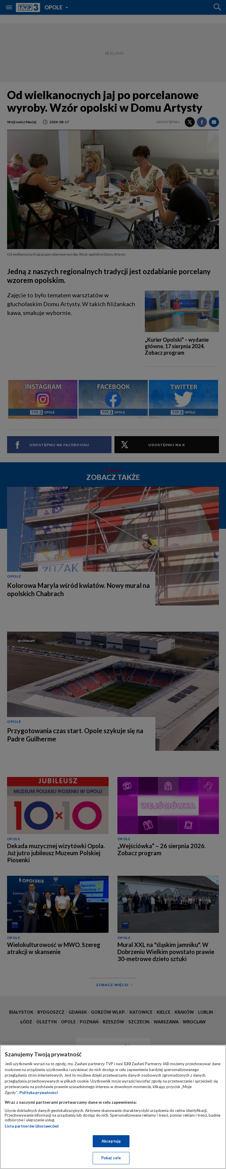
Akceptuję (111, 1141)
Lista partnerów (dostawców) (32, 1126)
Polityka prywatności (38, 1092)
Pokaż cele (111, 1157)
